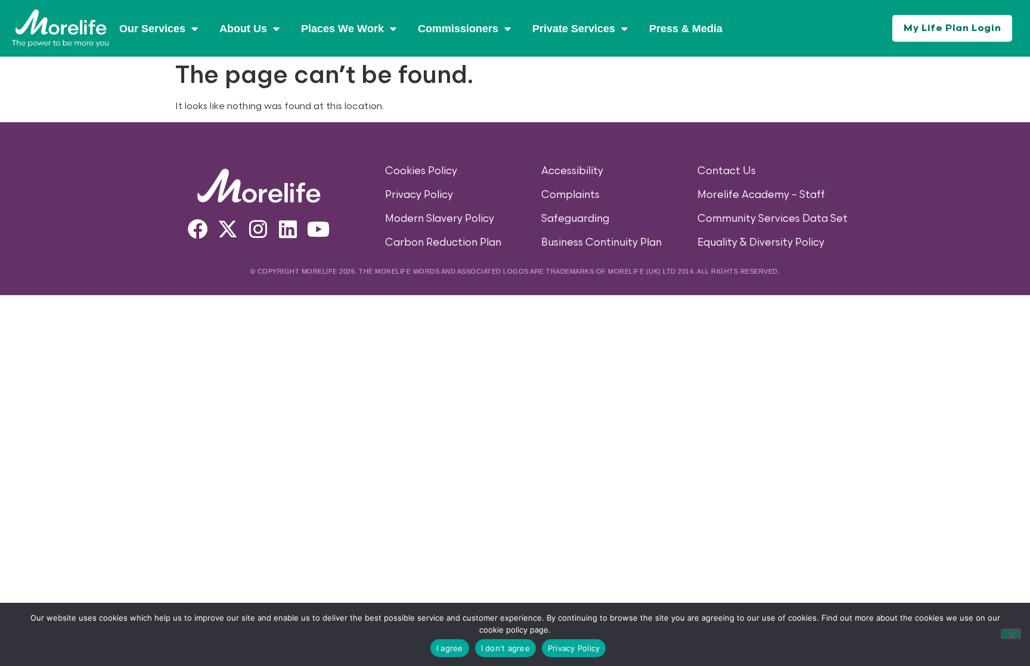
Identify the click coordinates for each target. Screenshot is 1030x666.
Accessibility (572, 171)
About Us (243, 29)
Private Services (573, 29)
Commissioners (458, 29)
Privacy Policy (419, 195)
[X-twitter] (227, 229)
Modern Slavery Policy (439, 219)
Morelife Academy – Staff (761, 195)
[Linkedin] (288, 229)
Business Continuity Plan (601, 243)
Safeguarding (575, 219)
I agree (449, 648)
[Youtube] (318, 229)
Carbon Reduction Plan (443, 243)
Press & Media (685, 29)
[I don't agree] (1011, 633)
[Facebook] (198, 229)
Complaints (570, 195)
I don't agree (505, 648)
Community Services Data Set (772, 219)
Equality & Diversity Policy (760, 243)
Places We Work (342, 29)
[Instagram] (258, 229)
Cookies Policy (421, 171)
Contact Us (726, 171)
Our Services (152, 29)
